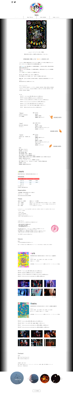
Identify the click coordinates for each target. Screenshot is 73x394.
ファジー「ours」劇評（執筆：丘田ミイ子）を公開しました (34, 96)
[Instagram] (12, 2)
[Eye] (51, 117)
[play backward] (28, 378)
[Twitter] (15, 2)
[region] (17, 378)
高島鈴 (35, 105)
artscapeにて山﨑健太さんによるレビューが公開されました (32, 272)
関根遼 (38, 105)
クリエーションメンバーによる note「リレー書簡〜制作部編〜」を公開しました (35, 327)
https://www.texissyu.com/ (24, 357)
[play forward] (61, 378)
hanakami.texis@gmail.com (27, 234)
